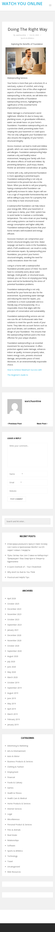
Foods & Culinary (14, 782)
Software (11, 845)
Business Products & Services (20, 761)
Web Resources (14, 872)
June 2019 (11, 698)
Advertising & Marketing (17, 745)
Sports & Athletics (27, 38)
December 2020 (14, 635)
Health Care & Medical (17, 798)
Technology (12, 856)
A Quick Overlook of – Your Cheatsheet (24, 567)
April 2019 (11, 709)
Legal (9, 814)
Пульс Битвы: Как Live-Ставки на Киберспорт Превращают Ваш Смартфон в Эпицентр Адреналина (27, 558)
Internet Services (14, 808)
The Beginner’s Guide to (17, 375)
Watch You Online (22, 3)
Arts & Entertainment (16, 751)
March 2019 (12, 714)
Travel (10, 861)
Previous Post (15, 423)
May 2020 (11, 672)
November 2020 (14, 640)
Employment (12, 772)
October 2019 (13, 682)
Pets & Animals (14, 830)
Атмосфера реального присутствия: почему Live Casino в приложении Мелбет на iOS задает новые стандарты (27, 547)
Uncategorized (13, 866)
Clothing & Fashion (15, 766)
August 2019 (12, 693)
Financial (11, 777)
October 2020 (13, 645)
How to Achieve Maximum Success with (24, 370)
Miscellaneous (13, 819)
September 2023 (14, 624)
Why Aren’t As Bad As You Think (21, 572)
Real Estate (12, 835)
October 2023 (13, 619)
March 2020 (12, 677)
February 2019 (13, 719)
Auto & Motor (13, 756)
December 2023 (14, 609)
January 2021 (13, 630)
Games (10, 787)
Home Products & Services (19, 803)
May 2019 (11, 703)
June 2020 (11, 666)
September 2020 (14, 651)
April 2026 (11, 598)
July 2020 (11, 661)
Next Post (42, 423)
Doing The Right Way (27, 29)
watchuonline (21, 35)
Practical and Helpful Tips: (18, 577)
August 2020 (12, 656)
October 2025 (13, 603)
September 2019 (14, 688)
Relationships (13, 840)
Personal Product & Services (19, 824)
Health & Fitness (14, 793)
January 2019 (13, 724)
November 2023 (14, 614)
